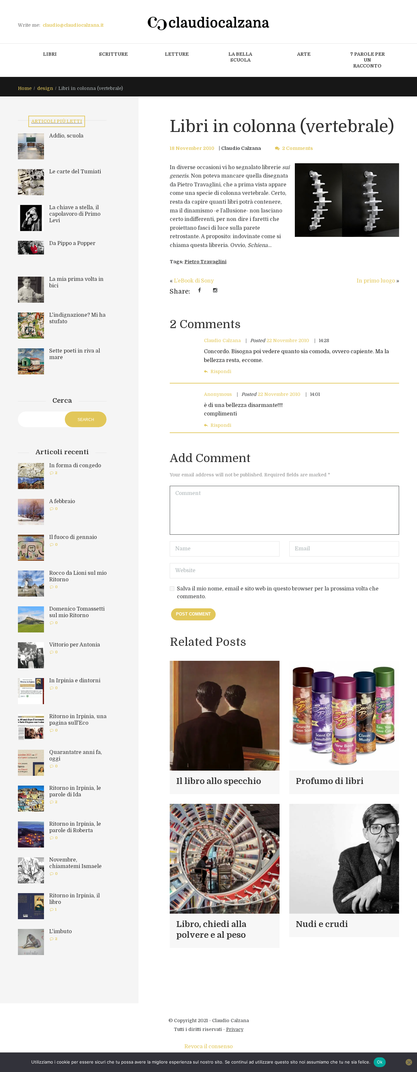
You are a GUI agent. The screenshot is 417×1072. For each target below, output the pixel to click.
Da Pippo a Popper (72, 243)
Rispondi (220, 371)
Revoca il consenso (208, 1047)
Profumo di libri (330, 781)
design (45, 88)
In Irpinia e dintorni (74, 681)
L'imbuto (60, 931)
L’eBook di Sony (194, 281)
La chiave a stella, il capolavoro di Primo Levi (74, 214)
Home (25, 88)
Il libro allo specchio (218, 781)
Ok (380, 1062)
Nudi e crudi (322, 924)
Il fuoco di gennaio (73, 537)
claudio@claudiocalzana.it (73, 25)
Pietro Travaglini (205, 261)
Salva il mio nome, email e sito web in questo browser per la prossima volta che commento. (278, 593)
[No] (409, 1062)
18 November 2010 (192, 148)
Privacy (234, 1029)
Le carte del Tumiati (75, 172)
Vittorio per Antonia (74, 645)
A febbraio (62, 501)
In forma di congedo (75, 466)
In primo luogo (376, 281)
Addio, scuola (66, 136)
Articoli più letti (56, 121)
